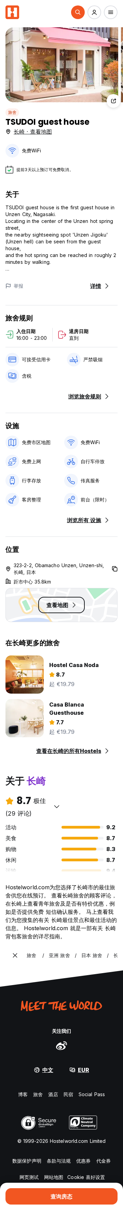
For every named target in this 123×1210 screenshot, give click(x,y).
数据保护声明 (26, 1161)
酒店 (53, 1094)
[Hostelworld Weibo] (61, 1045)
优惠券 (83, 1161)
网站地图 (53, 1177)
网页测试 (29, 1177)
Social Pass (92, 1094)
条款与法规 (59, 1161)
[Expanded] (15, 955)
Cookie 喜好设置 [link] (86, 1177)
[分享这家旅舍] (113, 101)
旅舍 (12, 112)
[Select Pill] (78, 12)
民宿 (68, 1094)
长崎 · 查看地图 (33, 131)
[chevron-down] (57, 806)
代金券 (103, 1161)
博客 (23, 1094)
